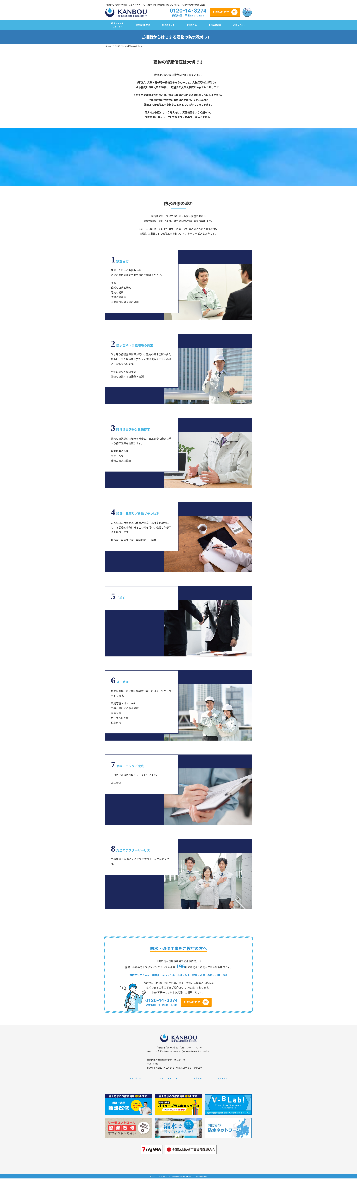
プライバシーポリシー (168, 1078)
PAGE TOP (352, 1176)
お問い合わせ (136, 1078)
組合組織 (198, 1078)
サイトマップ (224, 1078)
